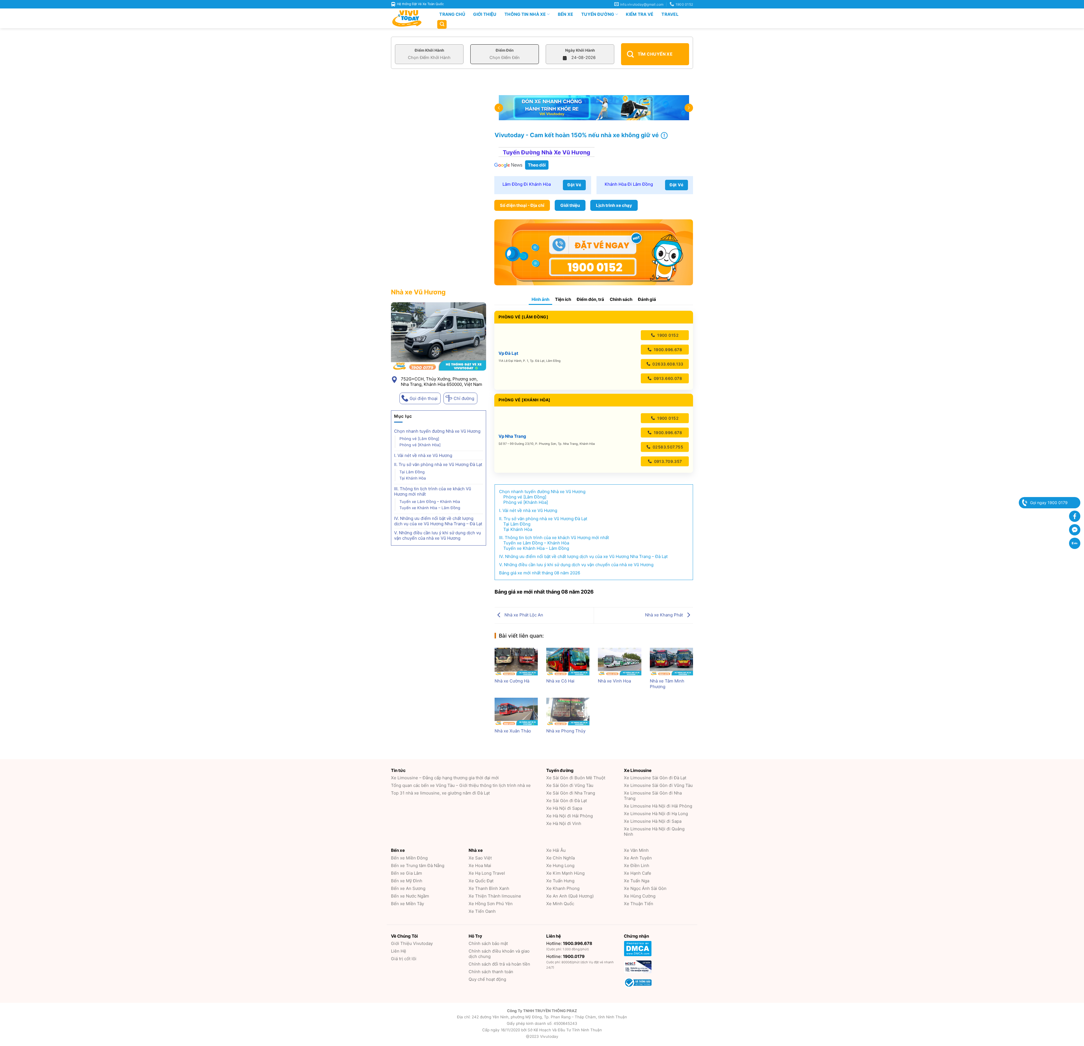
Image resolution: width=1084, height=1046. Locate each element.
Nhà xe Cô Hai (560, 681)
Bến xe (565, 14)
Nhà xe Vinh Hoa (614, 681)
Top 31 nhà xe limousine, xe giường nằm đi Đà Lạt (440, 793)
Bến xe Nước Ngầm (410, 896)
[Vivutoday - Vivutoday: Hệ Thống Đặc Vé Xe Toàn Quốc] (409, 18)
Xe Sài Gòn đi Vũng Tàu (569, 785)
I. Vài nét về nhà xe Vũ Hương (423, 455)
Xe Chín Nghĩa (560, 858)
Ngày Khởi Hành (580, 50)
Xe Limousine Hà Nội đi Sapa (652, 821)
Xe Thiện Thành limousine (495, 896)
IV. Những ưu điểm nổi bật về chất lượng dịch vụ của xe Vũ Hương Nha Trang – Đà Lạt (438, 521)
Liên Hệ (398, 951)
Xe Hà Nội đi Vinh (563, 823)
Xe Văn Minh (636, 850)
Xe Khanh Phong (563, 888)
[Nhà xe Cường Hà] (516, 661)
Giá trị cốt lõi (403, 958)
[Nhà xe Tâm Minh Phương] (671, 661)
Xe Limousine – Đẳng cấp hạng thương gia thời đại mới (445, 777)
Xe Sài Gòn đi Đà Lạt (566, 800)
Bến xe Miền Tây (407, 903)
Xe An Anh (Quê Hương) (570, 896)
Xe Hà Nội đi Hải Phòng (569, 816)
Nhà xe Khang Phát (664, 615)
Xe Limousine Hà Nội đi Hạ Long (656, 813)
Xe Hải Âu (556, 850)
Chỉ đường (464, 398)
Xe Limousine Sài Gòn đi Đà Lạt (655, 777)
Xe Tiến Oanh (482, 911)
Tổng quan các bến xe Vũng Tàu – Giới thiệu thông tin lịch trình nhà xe (461, 785)
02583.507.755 (667, 447)
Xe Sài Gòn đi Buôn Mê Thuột (575, 777)
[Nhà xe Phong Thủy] (567, 711)
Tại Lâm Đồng (412, 472)
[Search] (442, 24)
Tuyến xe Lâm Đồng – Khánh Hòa (429, 501)
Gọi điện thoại (424, 398)
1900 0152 (667, 335)
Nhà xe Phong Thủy (565, 731)
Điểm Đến (504, 50)
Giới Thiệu (484, 14)
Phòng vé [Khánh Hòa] (420, 445)
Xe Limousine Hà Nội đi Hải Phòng (658, 806)
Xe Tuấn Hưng (560, 880)
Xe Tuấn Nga (636, 880)
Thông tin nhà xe (525, 14)
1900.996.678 (667, 349)
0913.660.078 (667, 378)
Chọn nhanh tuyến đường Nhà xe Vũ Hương (437, 431)
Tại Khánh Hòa (412, 478)
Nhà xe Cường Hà (512, 681)
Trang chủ (452, 14)
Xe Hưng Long (560, 865)
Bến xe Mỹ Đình (406, 880)
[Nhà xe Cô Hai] (567, 661)
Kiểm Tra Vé (639, 14)
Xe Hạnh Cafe (637, 873)
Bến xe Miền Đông (409, 858)
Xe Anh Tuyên (638, 858)
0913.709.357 (667, 461)
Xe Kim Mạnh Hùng (565, 873)
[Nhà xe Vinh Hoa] (619, 661)
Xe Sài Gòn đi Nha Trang (570, 793)
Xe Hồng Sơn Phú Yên (491, 903)
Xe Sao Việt (480, 858)
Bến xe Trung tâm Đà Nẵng (417, 865)
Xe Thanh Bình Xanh (489, 888)
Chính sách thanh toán (491, 971)
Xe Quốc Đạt (481, 880)
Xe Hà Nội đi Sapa (564, 808)
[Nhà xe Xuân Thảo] (516, 711)
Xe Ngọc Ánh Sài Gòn (645, 888)
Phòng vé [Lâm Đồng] (419, 438)
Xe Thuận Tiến (638, 903)
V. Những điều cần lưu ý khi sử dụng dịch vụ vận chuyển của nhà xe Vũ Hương (437, 535)
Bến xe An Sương (408, 888)
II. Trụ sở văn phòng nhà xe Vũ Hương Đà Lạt (438, 464)
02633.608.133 (667, 364)
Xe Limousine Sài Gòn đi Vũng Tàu (658, 785)
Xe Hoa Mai (480, 865)
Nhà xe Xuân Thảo (513, 731)
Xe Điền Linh (636, 865)
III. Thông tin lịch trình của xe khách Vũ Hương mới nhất (432, 491)
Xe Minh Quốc (560, 903)
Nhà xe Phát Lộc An (523, 615)
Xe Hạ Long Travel (487, 873)
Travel (670, 14)
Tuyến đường (597, 14)
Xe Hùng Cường (639, 896)
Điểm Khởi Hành (429, 50)
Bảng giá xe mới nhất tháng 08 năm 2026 (539, 572)
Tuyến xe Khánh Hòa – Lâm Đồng (429, 508)
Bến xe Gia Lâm (406, 873)
